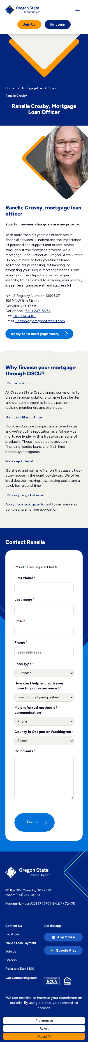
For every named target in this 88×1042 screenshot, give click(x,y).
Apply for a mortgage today (27, 504)
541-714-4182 (24, 316)
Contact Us (13, 925)
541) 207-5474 (38, 311)
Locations (12, 934)
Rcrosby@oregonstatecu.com (40, 321)
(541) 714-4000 (28, 895)
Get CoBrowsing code (21, 978)
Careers (11, 960)
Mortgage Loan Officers (39, 88)
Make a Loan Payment (20, 943)
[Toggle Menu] (77, 10)
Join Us (29, 24)
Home (9, 88)
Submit (32, 821)
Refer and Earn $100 (19, 968)
